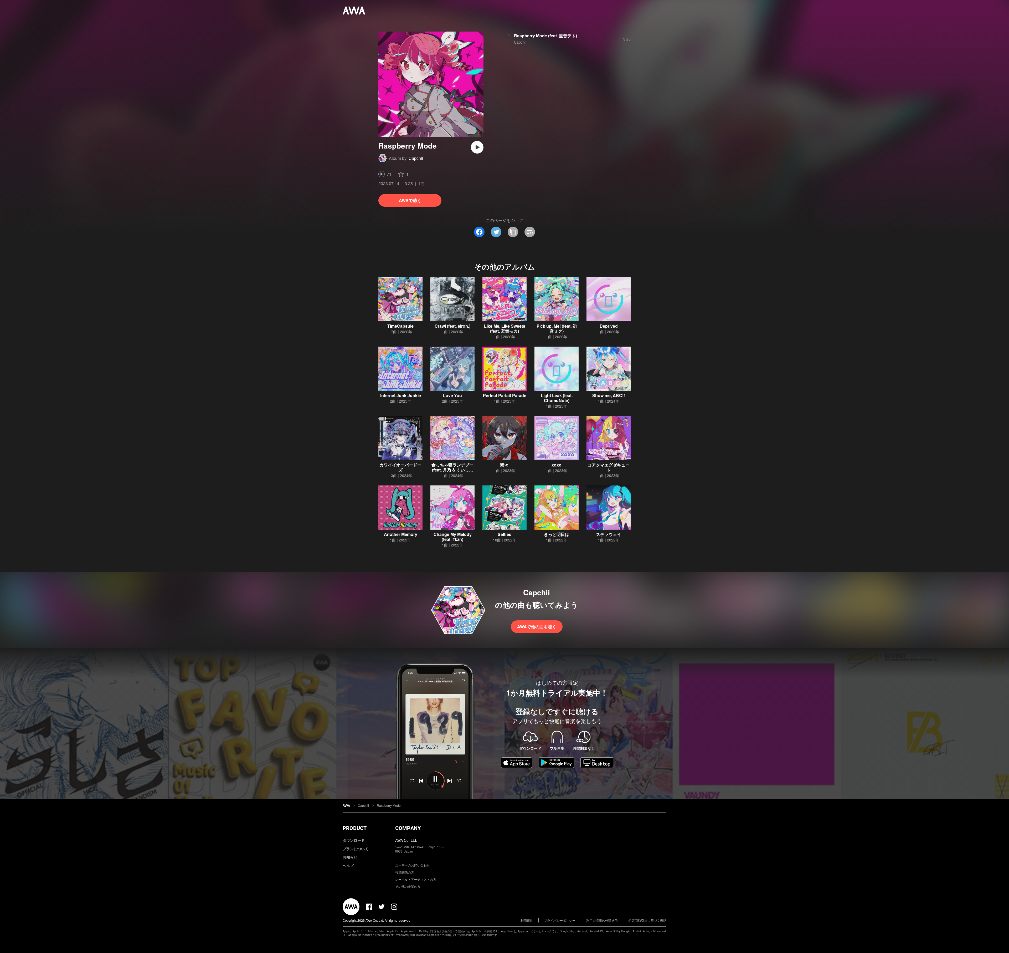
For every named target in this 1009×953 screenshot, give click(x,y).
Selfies (504, 534)
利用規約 (527, 920)
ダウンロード (354, 840)
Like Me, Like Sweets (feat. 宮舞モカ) (504, 328)
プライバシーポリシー (559, 920)
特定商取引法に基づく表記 (647, 920)
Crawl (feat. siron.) (452, 326)
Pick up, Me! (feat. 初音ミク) (557, 328)
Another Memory (400, 534)
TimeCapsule (400, 326)
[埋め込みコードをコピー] (529, 232)
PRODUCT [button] (355, 828)
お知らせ (350, 857)
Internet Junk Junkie (400, 395)
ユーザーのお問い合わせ (412, 865)
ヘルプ (348, 865)
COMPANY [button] (408, 828)
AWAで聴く (410, 200)
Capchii (416, 158)
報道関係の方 (404, 872)
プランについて (355, 848)
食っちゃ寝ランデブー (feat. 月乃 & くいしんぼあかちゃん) (452, 470)
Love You (452, 395)
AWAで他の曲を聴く (536, 626)
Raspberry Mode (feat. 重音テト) (545, 36)
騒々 (504, 465)
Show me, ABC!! (608, 395)
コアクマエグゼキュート (609, 467)
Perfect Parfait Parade (504, 395)
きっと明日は (556, 534)
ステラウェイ (608, 534)
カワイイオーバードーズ (400, 467)
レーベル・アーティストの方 (415, 879)
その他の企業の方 (407, 886)
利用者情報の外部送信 (602, 920)
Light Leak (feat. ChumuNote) (557, 397)
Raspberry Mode (389, 805)
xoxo (557, 465)
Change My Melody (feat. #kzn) (453, 536)
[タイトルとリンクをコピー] (513, 232)
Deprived (609, 326)
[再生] (477, 147)
